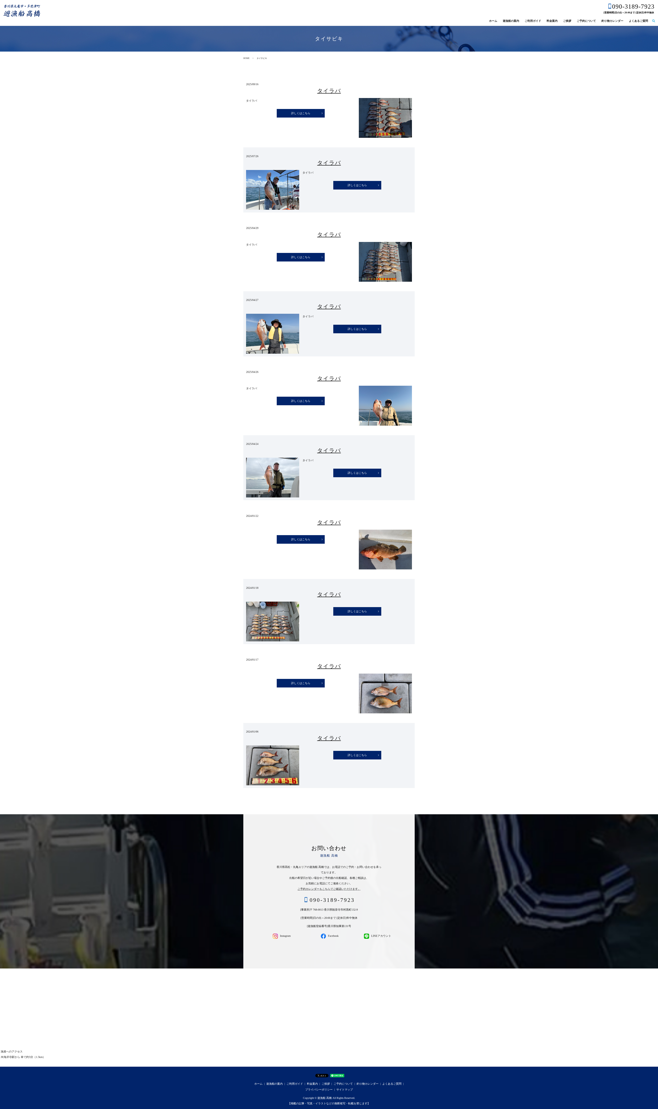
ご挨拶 (567, 20)
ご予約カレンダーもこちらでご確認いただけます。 (329, 889)
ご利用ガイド (533, 20)
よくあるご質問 (638, 20)
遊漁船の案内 (511, 20)
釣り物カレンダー (612, 20)
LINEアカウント (380, 935)
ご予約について (586, 20)
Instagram (285, 935)
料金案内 (552, 20)
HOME (246, 58)
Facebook (333, 935)
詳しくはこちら (300, 113)
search (653, 21)
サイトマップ (344, 1089)
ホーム (493, 20)
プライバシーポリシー (319, 1089)
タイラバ (329, 91)
